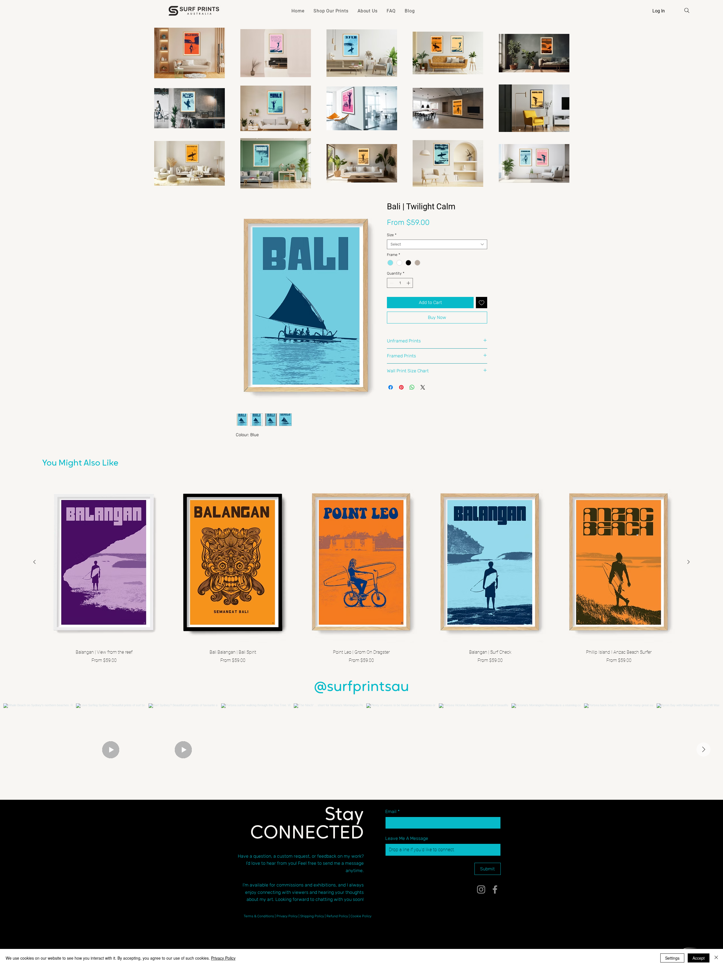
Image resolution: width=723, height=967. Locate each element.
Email (392, 811)
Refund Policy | (338, 916)
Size (392, 235)
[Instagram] (481, 889)
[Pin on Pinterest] (401, 387)
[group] (361, 572)
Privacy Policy (223, 958)
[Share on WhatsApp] (412, 387)
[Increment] (409, 283)
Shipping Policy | (313, 916)
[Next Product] (688, 562)
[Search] (687, 10)
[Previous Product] (34, 562)
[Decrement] (391, 283)
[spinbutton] (400, 283)
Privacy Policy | (288, 916)
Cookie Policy (360, 916)
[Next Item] (703, 749)
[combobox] (437, 244)
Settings (672, 958)
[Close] (716, 957)
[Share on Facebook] (390, 387)
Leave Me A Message (406, 838)
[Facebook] (494, 889)
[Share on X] (422, 387)
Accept (698, 958)
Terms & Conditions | (260, 916)
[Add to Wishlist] (481, 302)
